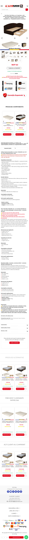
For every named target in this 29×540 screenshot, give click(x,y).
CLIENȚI (14, 513)
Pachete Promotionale (14, 318)
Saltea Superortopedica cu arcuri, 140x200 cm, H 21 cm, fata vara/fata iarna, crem (21, 422)
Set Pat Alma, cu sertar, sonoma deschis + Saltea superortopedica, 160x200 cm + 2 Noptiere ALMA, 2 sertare (8, 379)
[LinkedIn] (16, 491)
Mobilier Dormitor (4, 319)
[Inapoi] (1, 14)
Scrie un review (14, 342)
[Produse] (2, 6)
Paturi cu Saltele (10, 319)
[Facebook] (8, 491)
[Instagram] (21, 491)
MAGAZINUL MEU (14, 508)
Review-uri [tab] (4, 330)
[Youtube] (11, 491)
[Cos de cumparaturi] (27, 6)
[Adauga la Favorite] (13, 134)
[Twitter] (13, 491)
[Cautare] (27, 9)
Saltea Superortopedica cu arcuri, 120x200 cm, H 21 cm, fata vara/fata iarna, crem (8, 125)
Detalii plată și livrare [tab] (5, 327)
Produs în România (21, 318)
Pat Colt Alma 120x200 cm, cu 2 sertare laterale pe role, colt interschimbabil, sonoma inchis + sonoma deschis (20, 125)
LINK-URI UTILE (14, 510)
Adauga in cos (16, 537)
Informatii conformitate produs (7, 315)
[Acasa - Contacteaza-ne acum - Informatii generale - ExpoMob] (14, 6)
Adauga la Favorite (14, 68)
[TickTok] (18, 491)
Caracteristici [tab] (4, 324)
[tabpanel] (14, 36)
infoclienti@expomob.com (15, 501)
